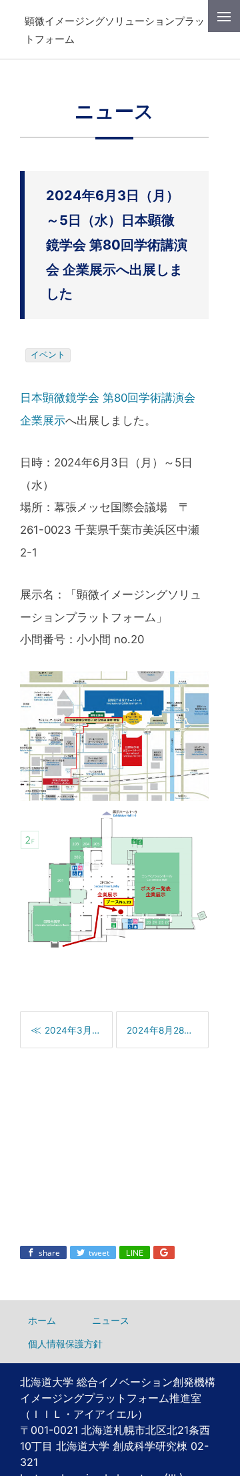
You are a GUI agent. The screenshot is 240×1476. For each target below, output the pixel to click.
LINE (134, 1253)
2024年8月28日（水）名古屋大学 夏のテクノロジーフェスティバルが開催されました (167, 1030)
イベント (48, 355)
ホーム (42, 1320)
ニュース (110, 1320)
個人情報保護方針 (65, 1343)
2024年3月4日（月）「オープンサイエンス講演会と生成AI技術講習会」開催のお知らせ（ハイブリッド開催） (78, 1030)
